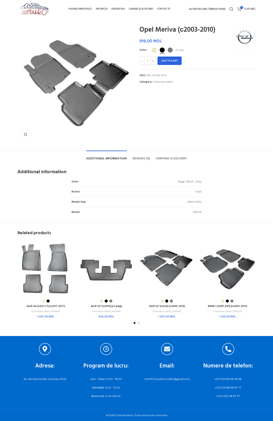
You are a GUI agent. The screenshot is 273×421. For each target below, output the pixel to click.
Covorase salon (163, 81)
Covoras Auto (124, 415)
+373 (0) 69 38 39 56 (228, 379)
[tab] (106, 157)
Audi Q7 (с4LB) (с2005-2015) (167, 306)
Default (55, 311)
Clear (181, 50)
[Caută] (231, 9)
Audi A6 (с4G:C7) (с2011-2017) (46, 306)
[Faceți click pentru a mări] (25, 135)
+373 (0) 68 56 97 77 (228, 387)
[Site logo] (33, 8)
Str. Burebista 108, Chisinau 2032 (45, 379)
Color (142, 50)
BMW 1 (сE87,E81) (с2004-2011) (227, 306)
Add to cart (169, 60)
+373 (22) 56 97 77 (228, 396)
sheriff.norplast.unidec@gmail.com (167, 379)
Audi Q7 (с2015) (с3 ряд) (106, 306)
